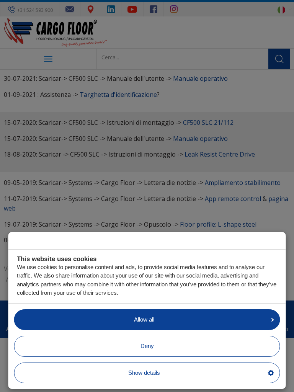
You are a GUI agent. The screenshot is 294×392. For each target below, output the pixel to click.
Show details (144, 372)
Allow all (144, 319)
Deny (147, 346)
